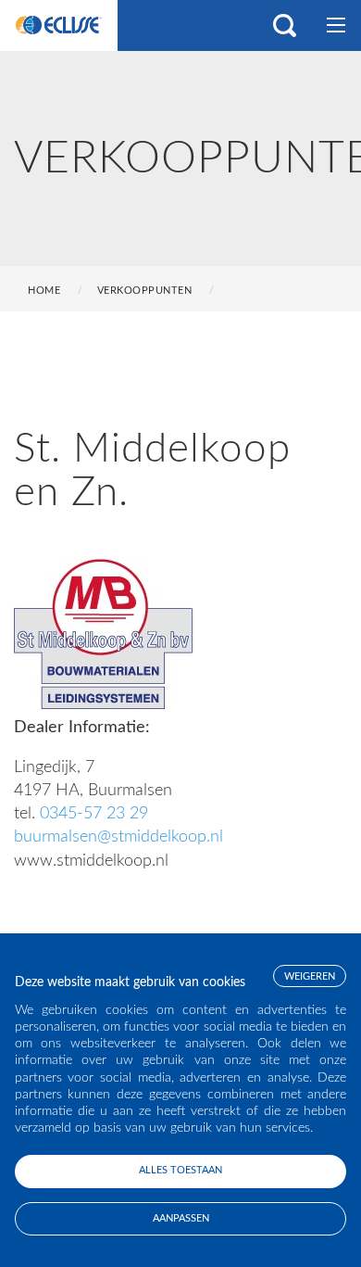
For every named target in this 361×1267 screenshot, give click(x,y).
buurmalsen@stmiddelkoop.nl (118, 837)
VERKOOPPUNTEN (145, 290)
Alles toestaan (180, 1170)
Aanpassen (181, 1218)
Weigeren (309, 976)
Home (44, 290)
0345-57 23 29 (94, 813)
